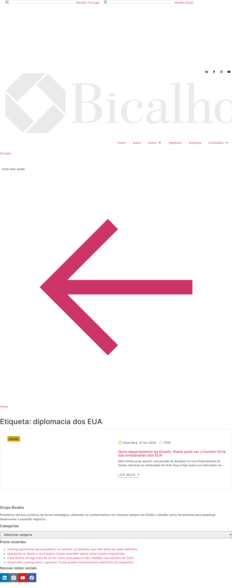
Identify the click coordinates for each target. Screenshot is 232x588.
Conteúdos (216, 143)
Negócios (175, 143)
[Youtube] (22, 577)
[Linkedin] (4, 577)
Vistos (152, 143)
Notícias (13, 438)
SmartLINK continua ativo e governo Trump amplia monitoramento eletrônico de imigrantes (70, 562)
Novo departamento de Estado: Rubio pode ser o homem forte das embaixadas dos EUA (172, 453)
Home (121, 143)
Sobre (137, 143)
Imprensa (195, 143)
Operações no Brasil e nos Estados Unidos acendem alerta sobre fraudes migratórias (65, 553)
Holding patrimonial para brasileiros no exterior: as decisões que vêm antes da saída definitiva (72, 549)
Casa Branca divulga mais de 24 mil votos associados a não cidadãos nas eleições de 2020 (70, 558)
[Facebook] (31, 577)
